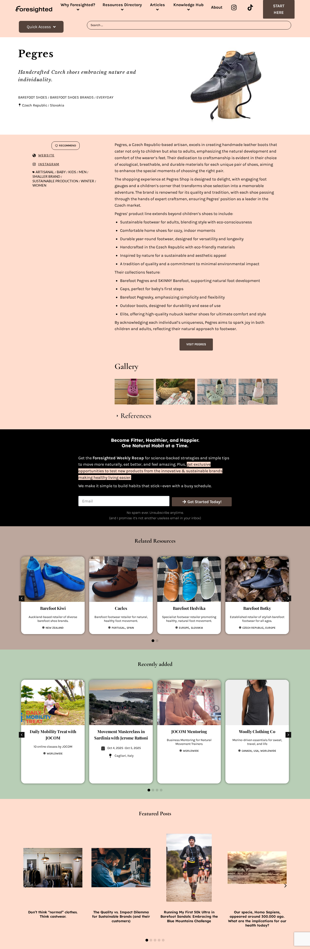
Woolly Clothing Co (257, 731)
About (216, 7)
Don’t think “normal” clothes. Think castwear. (53, 914)
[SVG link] (33, 9)
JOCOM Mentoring (189, 731)
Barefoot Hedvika (189, 608)
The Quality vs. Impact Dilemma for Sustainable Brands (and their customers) (121, 916)
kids (72, 172)
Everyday (104, 97)
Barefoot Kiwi (53, 608)
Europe (184, 627)
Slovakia (57, 105)
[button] (288, 598)
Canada (247, 750)
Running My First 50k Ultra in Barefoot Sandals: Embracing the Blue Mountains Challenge (189, 916)
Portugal (118, 627)
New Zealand (55, 627)
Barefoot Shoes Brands (72, 97)
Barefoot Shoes (32, 97)
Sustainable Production (55, 181)
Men (82, 172)
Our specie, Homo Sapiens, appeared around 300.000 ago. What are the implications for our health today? (257, 919)
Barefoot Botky (257, 608)
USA (255, 750)
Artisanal (45, 172)
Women (39, 185)
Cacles (121, 608)
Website (46, 155)
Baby (61, 172)
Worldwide (55, 753)
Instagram (48, 164)
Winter (87, 181)
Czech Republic (34, 105)
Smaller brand (46, 176)
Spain (130, 627)
